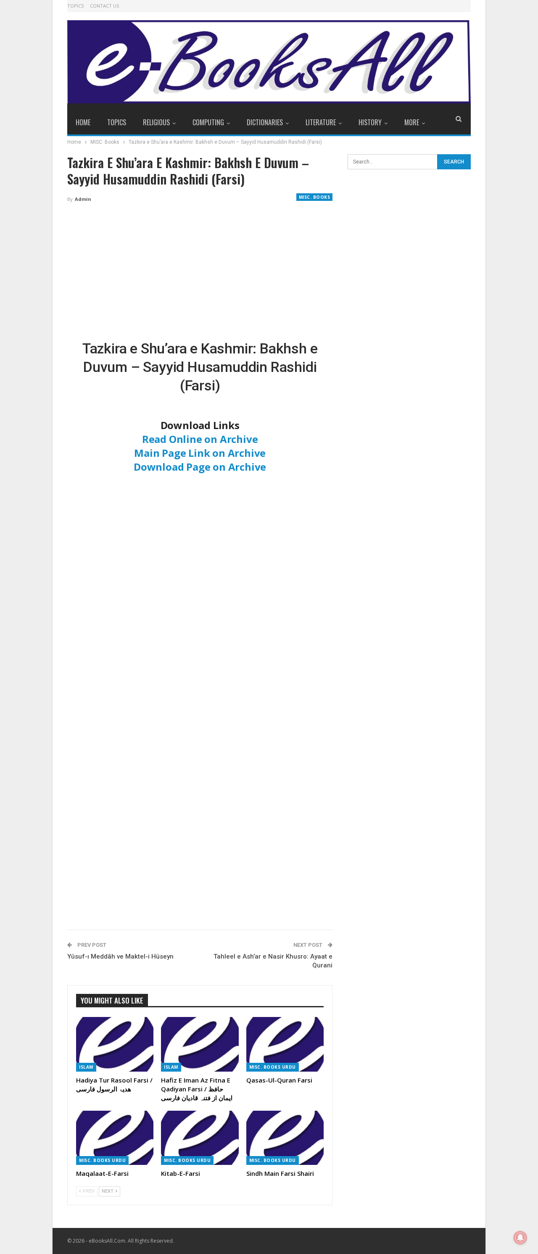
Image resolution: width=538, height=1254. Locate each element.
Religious (156, 122)
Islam (86, 1067)
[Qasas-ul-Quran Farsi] (285, 1044)
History (370, 122)
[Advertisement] (199, 272)
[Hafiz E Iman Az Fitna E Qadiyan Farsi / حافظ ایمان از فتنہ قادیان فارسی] (199, 1044)
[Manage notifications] (520, 1237)
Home (83, 122)
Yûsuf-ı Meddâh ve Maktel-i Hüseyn (120, 956)
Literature (321, 122)
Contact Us (104, 6)
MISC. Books (314, 197)
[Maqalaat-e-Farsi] (114, 1138)
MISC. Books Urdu (272, 1067)
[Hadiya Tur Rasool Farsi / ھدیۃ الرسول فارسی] (114, 1044)
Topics (75, 6)
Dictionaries (265, 122)
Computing (208, 122)
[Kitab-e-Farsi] (199, 1138)
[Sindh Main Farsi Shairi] (285, 1138)
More (411, 122)
